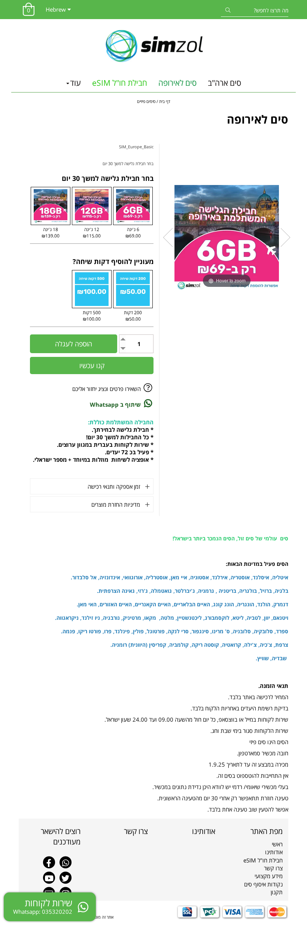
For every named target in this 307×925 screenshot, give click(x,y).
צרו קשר (273, 868)
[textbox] (187, 831)
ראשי (277, 844)
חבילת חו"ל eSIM (119, 83)
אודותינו (274, 852)
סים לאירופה (177, 83)
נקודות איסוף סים (263, 884)
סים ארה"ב (224, 83)
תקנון (277, 892)
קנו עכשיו (91, 365)
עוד (75, 83)
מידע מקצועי (269, 876)
